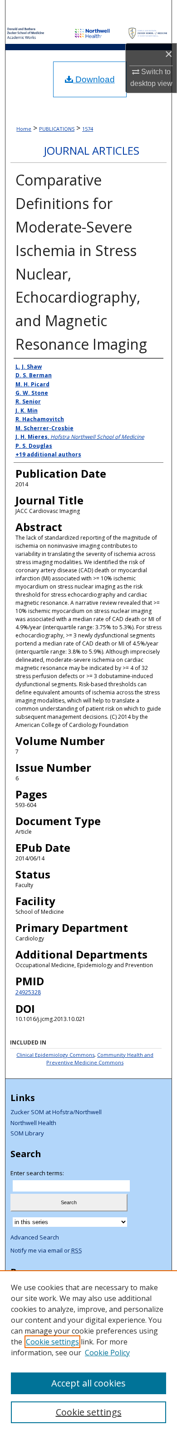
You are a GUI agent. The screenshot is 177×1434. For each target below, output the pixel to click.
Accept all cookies (88, 1383)
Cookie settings (52, 1342)
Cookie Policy (107, 1353)
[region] (88, 1352)
